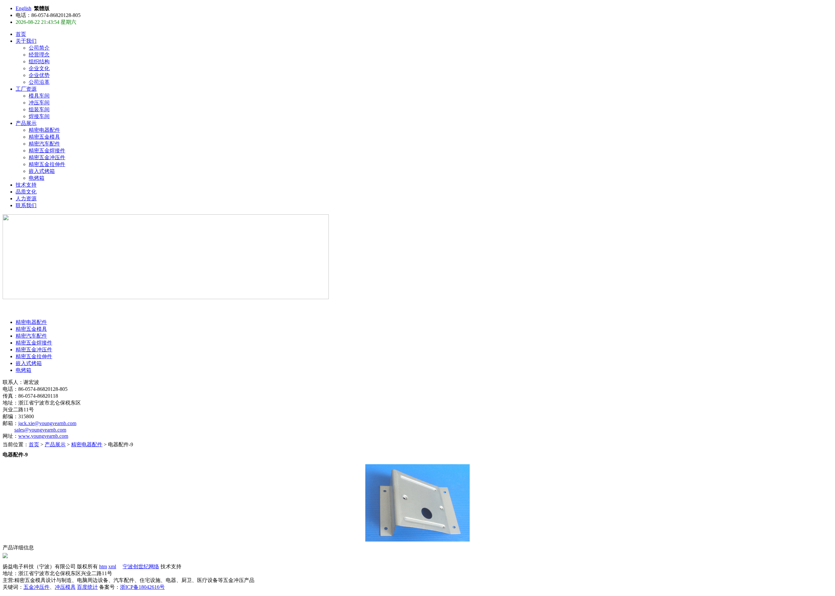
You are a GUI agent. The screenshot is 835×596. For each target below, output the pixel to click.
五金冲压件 (36, 587)
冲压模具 (65, 587)
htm (103, 566)
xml (112, 566)
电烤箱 (36, 178)
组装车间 (39, 109)
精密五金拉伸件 (47, 164)
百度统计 (87, 587)
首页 (21, 34)
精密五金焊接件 (47, 150)
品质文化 (26, 191)
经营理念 (39, 54)
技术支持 (26, 185)
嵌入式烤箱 (42, 171)
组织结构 (39, 61)
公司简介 (39, 48)
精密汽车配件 (44, 143)
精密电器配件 (44, 130)
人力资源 (26, 198)
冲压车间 (39, 102)
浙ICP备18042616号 (142, 587)
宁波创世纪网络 (141, 566)
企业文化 (39, 68)
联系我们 (26, 205)
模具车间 (39, 96)
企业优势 (39, 75)
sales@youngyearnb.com (40, 430)
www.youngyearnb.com (43, 436)
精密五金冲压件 (47, 157)
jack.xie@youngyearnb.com (47, 423)
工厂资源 (26, 89)
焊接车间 (39, 116)
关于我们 (26, 41)
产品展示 (26, 123)
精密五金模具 (44, 137)
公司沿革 (39, 82)
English (23, 8)
